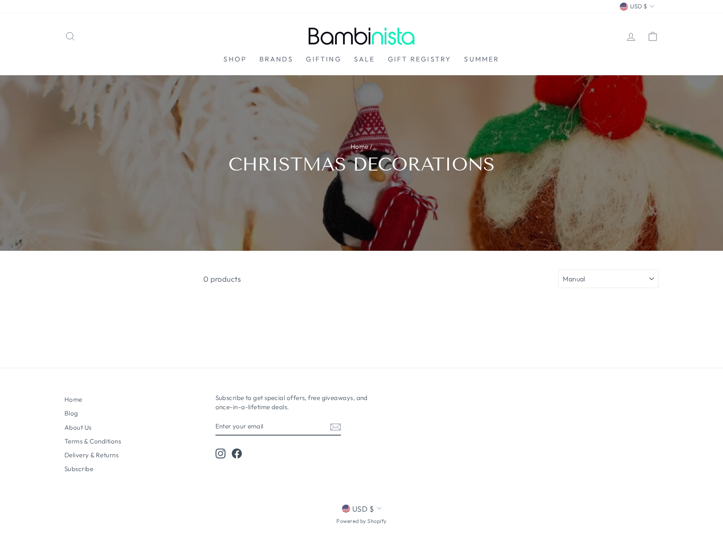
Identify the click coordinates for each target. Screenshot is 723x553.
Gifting (323, 59)
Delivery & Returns (91, 455)
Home (360, 146)
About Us (78, 427)
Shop (235, 59)
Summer (481, 59)
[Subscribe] (335, 426)
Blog (71, 413)
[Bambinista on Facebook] (237, 453)
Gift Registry (420, 59)
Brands (276, 59)
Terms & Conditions (92, 441)
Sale (364, 59)
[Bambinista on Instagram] (220, 453)
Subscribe (78, 469)
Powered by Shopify (361, 520)
